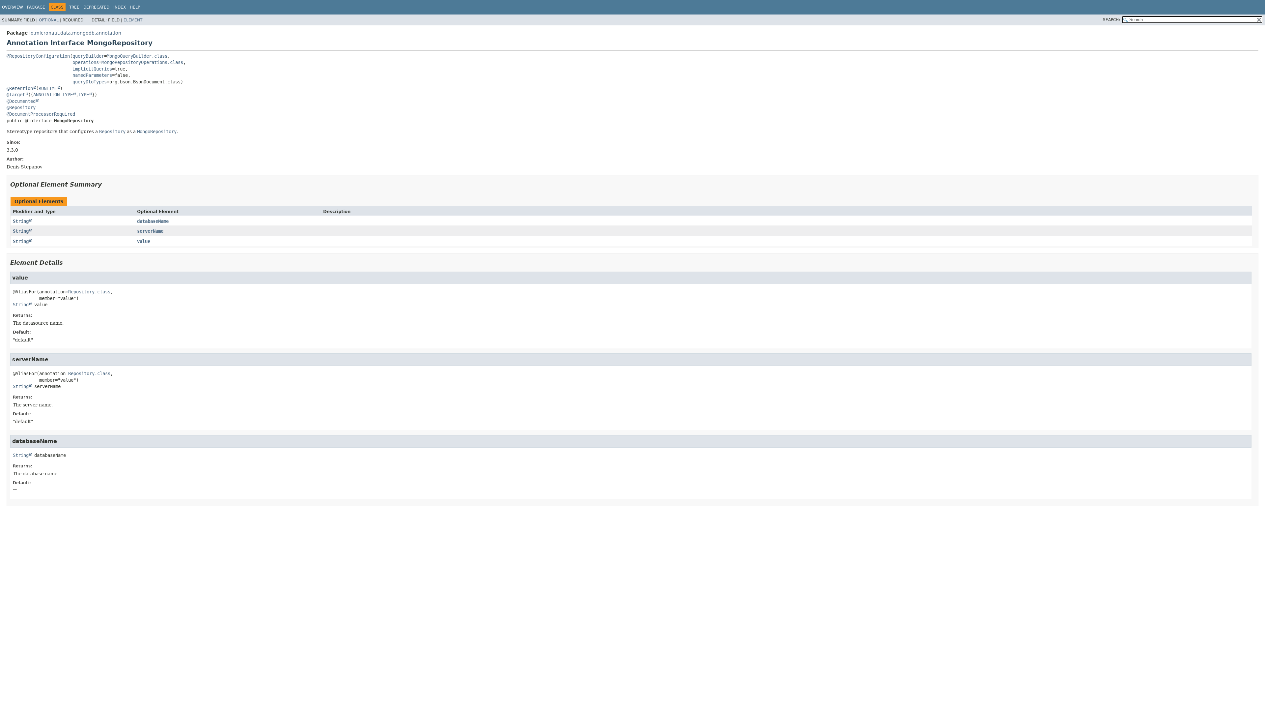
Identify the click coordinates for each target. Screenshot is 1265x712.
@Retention (20, 88)
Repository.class (89, 291)
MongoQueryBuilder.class (137, 56)
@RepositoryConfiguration (38, 56)
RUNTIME (48, 88)
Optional (49, 20)
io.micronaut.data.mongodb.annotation (75, 33)
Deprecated (96, 7)
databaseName (153, 221)
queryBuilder (88, 56)
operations (85, 62)
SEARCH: (1111, 19)
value (143, 241)
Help (135, 7)
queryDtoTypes (89, 81)
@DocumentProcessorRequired (41, 114)
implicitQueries (92, 69)
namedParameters (92, 75)
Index (119, 7)
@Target (16, 94)
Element (133, 20)
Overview (12, 7)
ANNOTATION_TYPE (53, 94)
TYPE (83, 94)
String (21, 221)
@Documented (21, 101)
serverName (150, 231)
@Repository (21, 107)
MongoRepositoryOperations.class (142, 62)
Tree (74, 7)
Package (36, 7)
